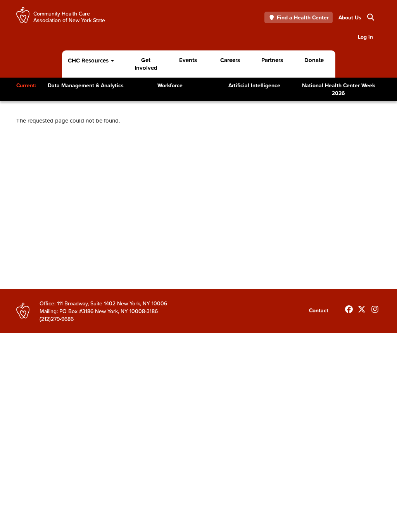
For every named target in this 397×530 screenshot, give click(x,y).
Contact (318, 310)
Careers (230, 60)
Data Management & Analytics (86, 85)
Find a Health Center (303, 17)
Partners (272, 60)
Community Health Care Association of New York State (69, 16)
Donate (314, 60)
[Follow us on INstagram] (375, 308)
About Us (349, 17)
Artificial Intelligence (254, 85)
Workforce (170, 85)
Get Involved (146, 64)
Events (188, 60)
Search (367, 17)
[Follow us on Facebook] (349, 308)
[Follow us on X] (362, 308)
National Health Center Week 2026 (338, 89)
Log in (365, 37)
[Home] (22, 15)
